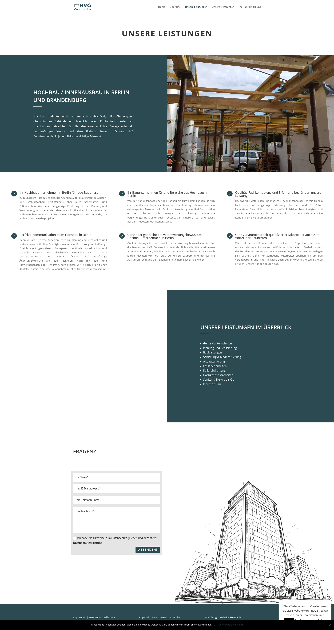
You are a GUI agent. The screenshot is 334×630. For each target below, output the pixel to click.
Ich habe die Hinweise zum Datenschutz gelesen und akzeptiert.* (115, 540)
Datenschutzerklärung (87, 542)
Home (161, 7)
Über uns (175, 7)
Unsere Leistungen (196, 7)
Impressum (79, 617)
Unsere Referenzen (223, 7)
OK (215, 624)
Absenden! (147, 549)
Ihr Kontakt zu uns (250, 7)
